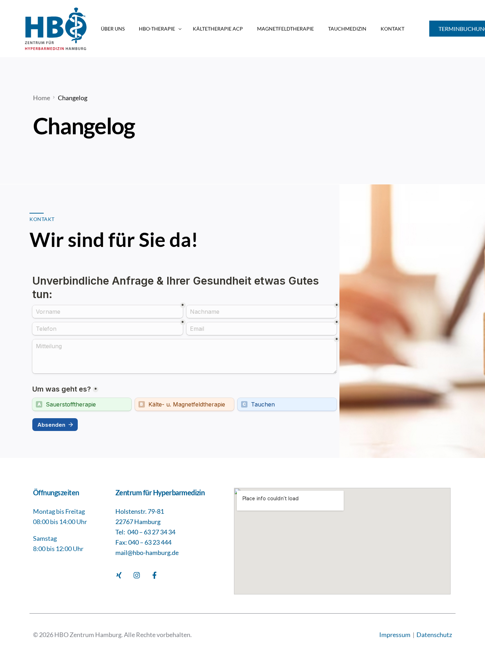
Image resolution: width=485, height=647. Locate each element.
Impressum (395, 634)
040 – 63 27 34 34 (151, 532)
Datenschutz (434, 634)
